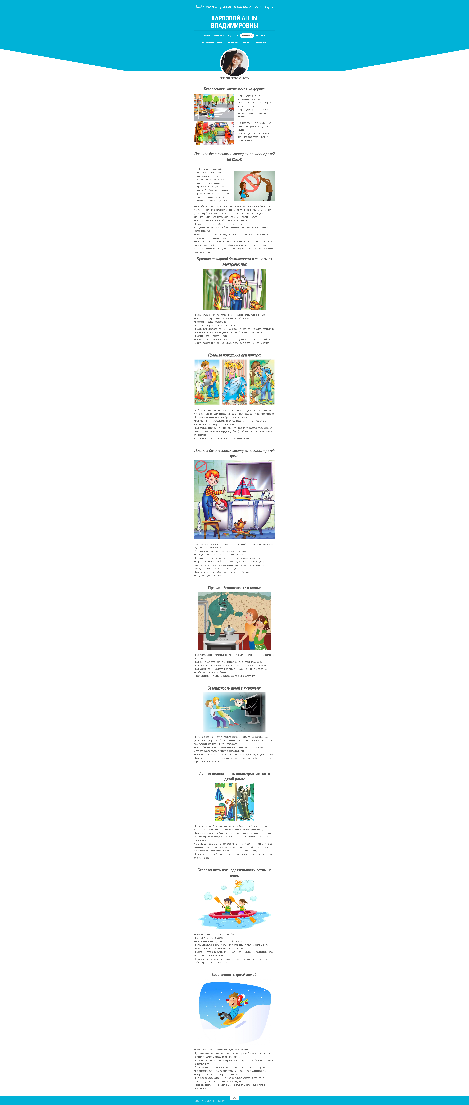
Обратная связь (232, 42)
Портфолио (261, 36)
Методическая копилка (212, 42)
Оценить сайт (261, 42)
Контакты (247, 42)
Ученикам (246, 36)
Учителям (218, 36)
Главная (206, 36)
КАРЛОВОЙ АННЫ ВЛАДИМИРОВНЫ (234, 22)
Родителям (233, 36)
